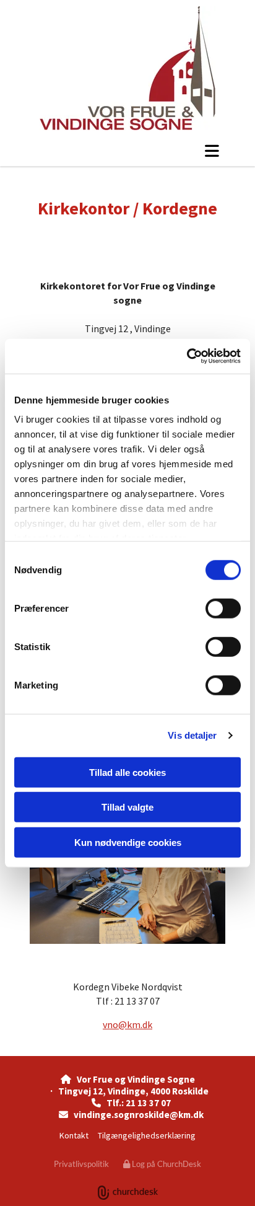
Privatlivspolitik (81, 1164)
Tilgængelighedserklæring (147, 1135)
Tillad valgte (127, 807)
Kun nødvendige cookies (127, 842)
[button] (127, 151)
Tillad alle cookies (127, 772)
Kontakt (74, 1135)
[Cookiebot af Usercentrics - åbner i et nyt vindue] (186, 356)
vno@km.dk (127, 1024)
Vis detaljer (192, 735)
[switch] (223, 608)
